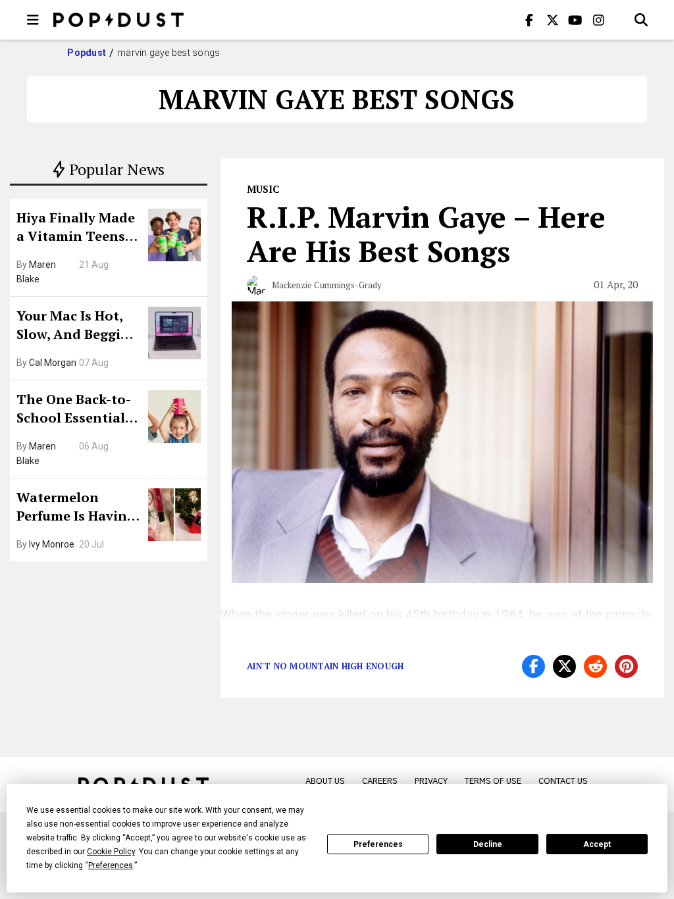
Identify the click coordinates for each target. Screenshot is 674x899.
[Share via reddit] (595, 666)
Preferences (378, 844)
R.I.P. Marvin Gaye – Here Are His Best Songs (426, 233)
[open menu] (33, 19)
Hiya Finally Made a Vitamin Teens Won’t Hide (75, 228)
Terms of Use (493, 780)
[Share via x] (564, 666)
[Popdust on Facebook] (529, 19)
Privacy (431, 780)
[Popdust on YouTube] (575, 19)
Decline (487, 844)
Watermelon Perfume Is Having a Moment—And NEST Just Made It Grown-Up (75, 508)
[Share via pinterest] (626, 666)
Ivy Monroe (51, 544)
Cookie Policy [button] (111, 851)
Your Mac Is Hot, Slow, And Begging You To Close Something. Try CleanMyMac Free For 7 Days (77, 326)
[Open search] (641, 19)
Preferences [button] (110, 865)
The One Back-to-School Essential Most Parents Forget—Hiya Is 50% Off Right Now (77, 410)
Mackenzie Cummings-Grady (327, 285)
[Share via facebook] (533, 666)
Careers (380, 780)
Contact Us (563, 780)
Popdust (86, 52)
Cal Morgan (52, 362)
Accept (597, 844)
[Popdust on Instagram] (598, 19)
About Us (325, 780)
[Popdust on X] (552, 19)
